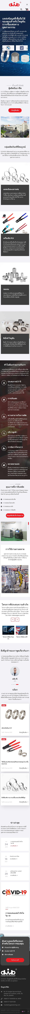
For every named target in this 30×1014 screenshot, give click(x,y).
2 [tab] (13, 684)
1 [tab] (28, 523)
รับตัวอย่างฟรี (15, 960)
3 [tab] (28, 527)
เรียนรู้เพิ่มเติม (15, 110)
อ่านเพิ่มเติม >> (14, 846)
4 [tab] (17, 684)
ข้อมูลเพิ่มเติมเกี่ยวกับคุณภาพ (15, 515)
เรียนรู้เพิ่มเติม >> (23, 732)
